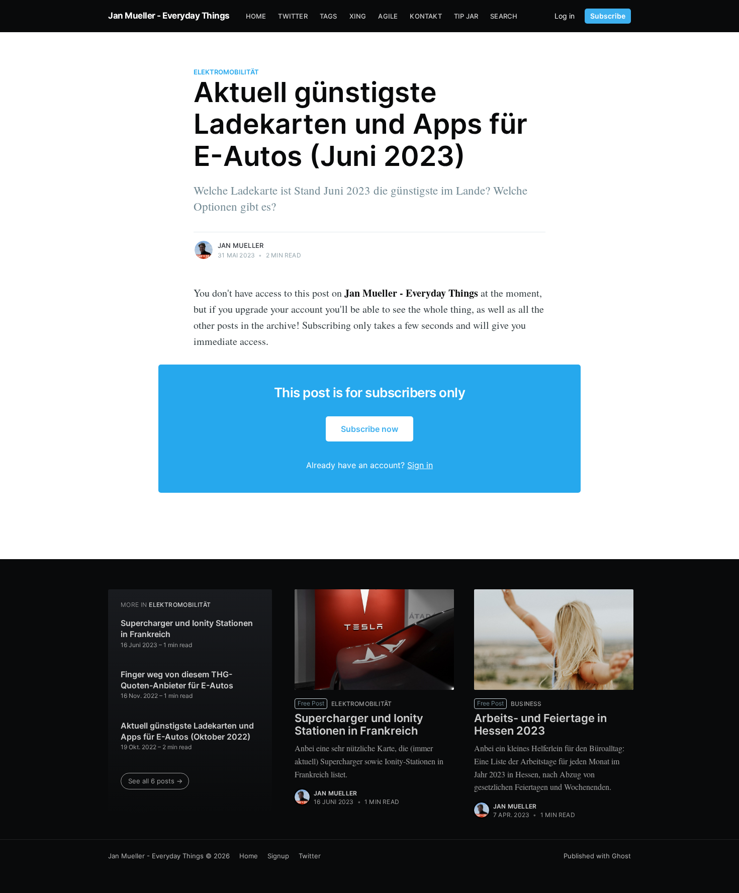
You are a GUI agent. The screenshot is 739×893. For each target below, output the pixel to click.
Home (256, 16)
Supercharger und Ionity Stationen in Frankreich (187, 628)
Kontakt (425, 16)
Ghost (621, 856)
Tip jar (466, 16)
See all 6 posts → (155, 781)
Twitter (292, 16)
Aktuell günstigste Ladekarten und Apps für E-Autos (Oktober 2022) (187, 731)
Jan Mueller (240, 245)
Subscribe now (369, 429)
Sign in (420, 465)
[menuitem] (256, 16)
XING (357, 16)
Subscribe (607, 16)
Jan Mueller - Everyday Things (169, 16)
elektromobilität (226, 72)
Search (503, 16)
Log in (565, 16)
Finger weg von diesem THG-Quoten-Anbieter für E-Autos (177, 679)
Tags (328, 16)
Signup (278, 856)
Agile (388, 16)
